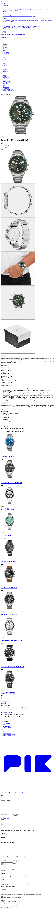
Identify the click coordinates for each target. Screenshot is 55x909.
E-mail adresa (16, 814)
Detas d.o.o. (3, 703)
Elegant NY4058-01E (8, 693)
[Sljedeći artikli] (1, 698)
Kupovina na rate (4, 403)
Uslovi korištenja (6, 723)
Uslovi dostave (6, 724)
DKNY (35, 7)
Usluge (4, 32)
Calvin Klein (6, 7)
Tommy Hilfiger (11, 21)
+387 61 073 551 (9, 712)
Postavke (3, 886)
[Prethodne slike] (1, 149)
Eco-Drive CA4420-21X (9, 588)
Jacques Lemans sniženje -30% (28, 16)
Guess (7, 9)
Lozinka (15, 815)
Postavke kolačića (23, 792)
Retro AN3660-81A (7, 509)
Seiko (44, 9)
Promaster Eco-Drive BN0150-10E (12, 667)
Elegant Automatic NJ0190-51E (11, 483)
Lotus (36, 9)
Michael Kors (40, 9)
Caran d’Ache (12, 7)
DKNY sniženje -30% (17, 16)
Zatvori (2, 879)
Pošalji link (3, 833)
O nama (5, 731)
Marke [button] (4, 3)
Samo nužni (8, 886)
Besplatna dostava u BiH (6, 385)
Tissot (46, 9)
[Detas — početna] (4, 37)
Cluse (30, 7)
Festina (38, 7)
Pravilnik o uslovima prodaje (9, 734)
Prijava (2, 819)
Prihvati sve (14, 886)
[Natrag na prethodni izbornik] (7, 37)
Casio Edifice (20, 7)
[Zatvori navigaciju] (8, 37)
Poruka (13, 869)
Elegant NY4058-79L (8, 456)
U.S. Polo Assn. (10, 10)
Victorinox (15, 10)
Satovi (5, 45)
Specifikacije (3, 365)
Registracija (3, 824)
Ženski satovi (6, 87)
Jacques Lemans (22, 9)
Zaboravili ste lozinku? (5, 818)
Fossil (41, 7)
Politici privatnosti (4, 884)
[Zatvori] (1, 840)
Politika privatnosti (7, 727)
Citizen (27, 7)
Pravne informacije (7, 733)
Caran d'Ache (6, 53)
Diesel (32, 7)
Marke (5, 43)
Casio (16, 7)
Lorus (33, 9)
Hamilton (14, 9)
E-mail (15, 861)
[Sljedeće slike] (2, 149)
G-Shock (33, 26)
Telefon (14, 863)
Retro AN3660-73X (7, 535)
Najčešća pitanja (6, 726)
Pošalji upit (3, 870)
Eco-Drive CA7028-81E (9, 614)
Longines (30, 9)
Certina (24, 7)
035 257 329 (3, 719)
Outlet (4, 31)
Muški (8, 16)
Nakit (4, 28)
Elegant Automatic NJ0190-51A (11, 640)
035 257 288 (3, 712)
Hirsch (17, 9)
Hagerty (10, 9)
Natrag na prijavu (4, 834)
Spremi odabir (9, 907)
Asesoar (5, 30)
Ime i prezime (16, 860)
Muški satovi (6, 88)
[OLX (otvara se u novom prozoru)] (27, 790)
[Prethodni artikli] (1, 697)
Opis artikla (3, 355)
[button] (4, 34)
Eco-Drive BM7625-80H (9, 561)
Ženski (11, 16)
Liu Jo (27, 9)
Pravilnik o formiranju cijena (9, 735)
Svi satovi (5, 16)
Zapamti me (4, 817)
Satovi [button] (4, 11)
